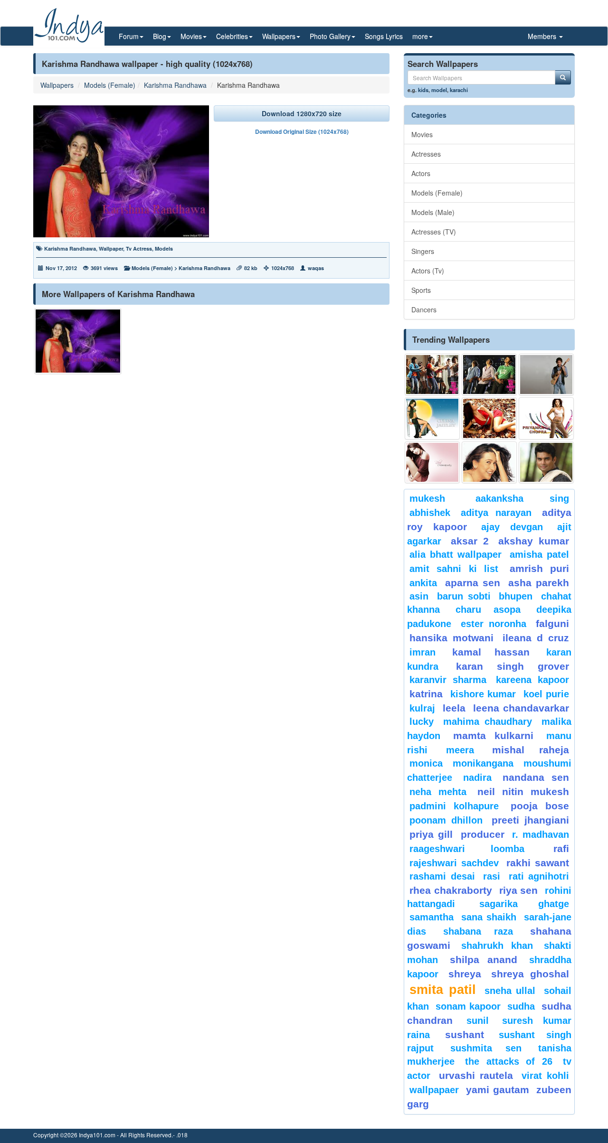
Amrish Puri (539, 568)
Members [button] (543, 36)
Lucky (421, 721)
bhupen (515, 596)
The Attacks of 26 (508, 1061)
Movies (422, 134)
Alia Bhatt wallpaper (455, 554)
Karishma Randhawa (175, 85)
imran (422, 652)
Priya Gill (431, 834)
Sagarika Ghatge (524, 904)
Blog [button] (159, 36)
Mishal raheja (530, 749)
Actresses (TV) (433, 231)
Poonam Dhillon (446, 820)
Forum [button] (129, 36)
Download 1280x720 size (302, 113)
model (439, 90)
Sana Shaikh (488, 917)
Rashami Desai (442, 876)
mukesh (427, 498)
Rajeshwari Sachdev (454, 863)
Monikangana (483, 763)
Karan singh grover (512, 666)
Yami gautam (497, 1089)
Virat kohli (545, 1075)
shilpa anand (483, 959)
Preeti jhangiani (530, 820)
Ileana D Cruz (536, 637)
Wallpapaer (434, 1090)
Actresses (426, 154)
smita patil (442, 990)
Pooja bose (540, 805)
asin (418, 596)
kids (423, 90)
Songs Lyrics (384, 36)
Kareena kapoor (532, 680)
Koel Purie (546, 694)
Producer (482, 834)
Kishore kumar (483, 694)
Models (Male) (433, 212)
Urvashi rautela (476, 1075)
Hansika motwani (451, 637)
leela (454, 708)
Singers (422, 251)
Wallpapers (57, 85)
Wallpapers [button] (278, 36)
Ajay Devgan (512, 527)
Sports (421, 290)
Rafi (561, 848)
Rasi (491, 876)
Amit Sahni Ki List (453, 568)
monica (426, 763)
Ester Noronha (494, 623)
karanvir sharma (447, 680)
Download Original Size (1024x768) (302, 131)
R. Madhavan (540, 834)
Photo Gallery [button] (330, 36)
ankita (423, 583)
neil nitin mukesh (523, 791)
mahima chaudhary (487, 721)
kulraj (422, 708)
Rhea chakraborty (450, 890)
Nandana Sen (536, 777)
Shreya (464, 973)
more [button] (420, 36)
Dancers (424, 309)
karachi (459, 90)
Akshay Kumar (533, 540)
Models (164, 248)
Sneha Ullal (510, 990)
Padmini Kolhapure (454, 806)
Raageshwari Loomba (466, 848)
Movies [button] (191, 36)
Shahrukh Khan (496, 945)
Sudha (521, 1006)
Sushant (464, 1034)
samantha (431, 917)
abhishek (429, 512)
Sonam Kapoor (468, 1006)
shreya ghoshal (530, 973)
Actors (420, 173)
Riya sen (518, 890)
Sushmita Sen (485, 1048)
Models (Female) (109, 85)
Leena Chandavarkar (521, 708)
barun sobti (464, 596)
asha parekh (538, 582)
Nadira (477, 777)
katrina (426, 693)
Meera (460, 750)
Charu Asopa (488, 609)
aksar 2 (470, 540)
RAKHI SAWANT (537, 862)
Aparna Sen (472, 582)
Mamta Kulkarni (493, 735)
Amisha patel (539, 554)
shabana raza (478, 931)
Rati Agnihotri (539, 876)
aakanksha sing (522, 498)
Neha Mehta (437, 792)
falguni (552, 623)
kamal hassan (490, 651)
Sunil (477, 1020)
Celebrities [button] (232, 36)
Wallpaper (111, 248)
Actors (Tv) (427, 270)
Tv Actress (139, 248)
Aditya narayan (496, 512)
